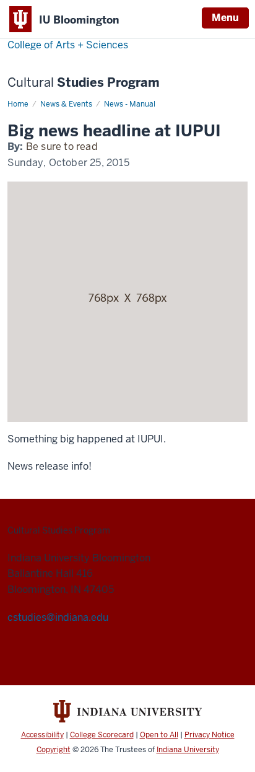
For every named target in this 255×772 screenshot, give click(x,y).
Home (17, 104)
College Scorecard (102, 735)
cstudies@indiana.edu (57, 617)
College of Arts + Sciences (67, 44)
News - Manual (129, 104)
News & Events (66, 104)
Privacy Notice (209, 735)
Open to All (159, 735)
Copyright (54, 750)
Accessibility (42, 735)
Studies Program (83, 83)
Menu (225, 17)
